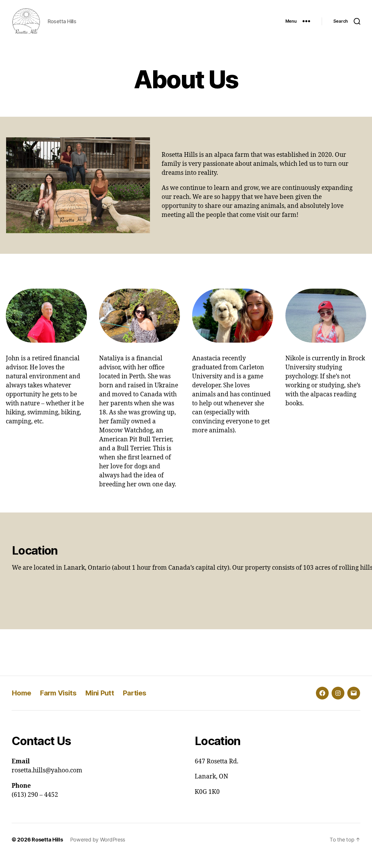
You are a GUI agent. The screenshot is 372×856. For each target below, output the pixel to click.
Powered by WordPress (98, 840)
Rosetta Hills (47, 840)
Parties (134, 693)
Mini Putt (99, 693)
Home (21, 693)
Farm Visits (58, 693)
